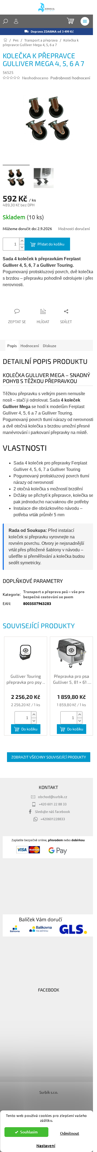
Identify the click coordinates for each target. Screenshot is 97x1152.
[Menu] (84, 21)
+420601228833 (52, 818)
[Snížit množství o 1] (22, 247)
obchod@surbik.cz (52, 796)
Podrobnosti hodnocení (70, 77)
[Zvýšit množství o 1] (22, 241)
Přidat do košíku (50, 244)
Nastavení (45, 1145)
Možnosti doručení (74, 228)
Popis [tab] (12, 345)
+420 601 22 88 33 (53, 804)
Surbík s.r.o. (48, 1092)
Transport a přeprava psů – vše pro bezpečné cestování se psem (54, 594)
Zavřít (31, 300)
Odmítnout (69, 1133)
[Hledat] (5, 21)
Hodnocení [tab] (29, 345)
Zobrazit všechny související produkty (48, 757)
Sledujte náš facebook (52, 811)
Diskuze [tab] (49, 345)
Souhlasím (29, 1131)
